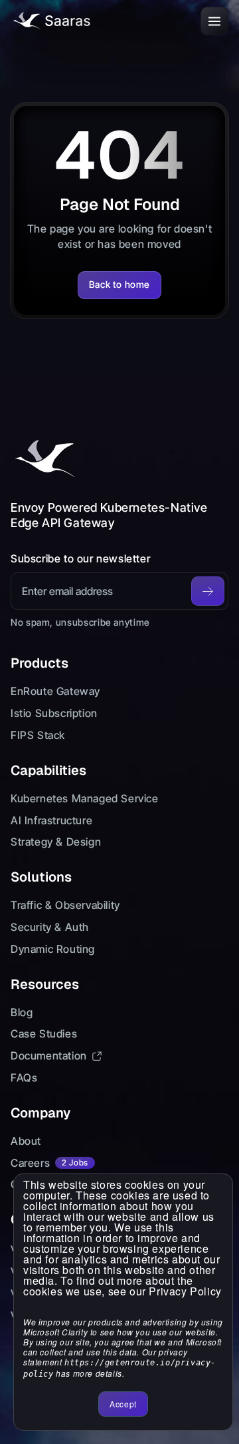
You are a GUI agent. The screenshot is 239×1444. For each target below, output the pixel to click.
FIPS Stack (38, 735)
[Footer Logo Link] (44, 459)
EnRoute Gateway (55, 691)
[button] (214, 21)
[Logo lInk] (50, 21)
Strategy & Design (56, 841)
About (26, 1140)
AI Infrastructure (51, 820)
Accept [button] (123, 1403)
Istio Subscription (54, 713)
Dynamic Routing (53, 949)
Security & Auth (50, 927)
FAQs (24, 1077)
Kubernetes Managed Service (85, 798)
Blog (22, 1012)
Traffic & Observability (65, 905)
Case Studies (44, 1033)
